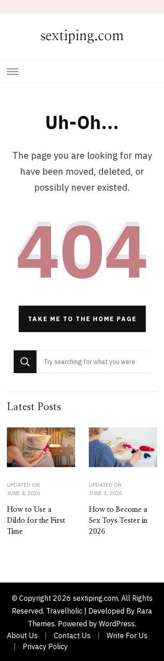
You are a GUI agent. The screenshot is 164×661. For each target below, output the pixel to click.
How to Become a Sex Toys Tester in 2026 (118, 520)
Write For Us (127, 635)
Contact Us (72, 635)
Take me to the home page (82, 319)
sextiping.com (82, 36)
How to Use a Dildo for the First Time (36, 520)
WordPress (117, 623)
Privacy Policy (45, 646)
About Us (22, 635)
